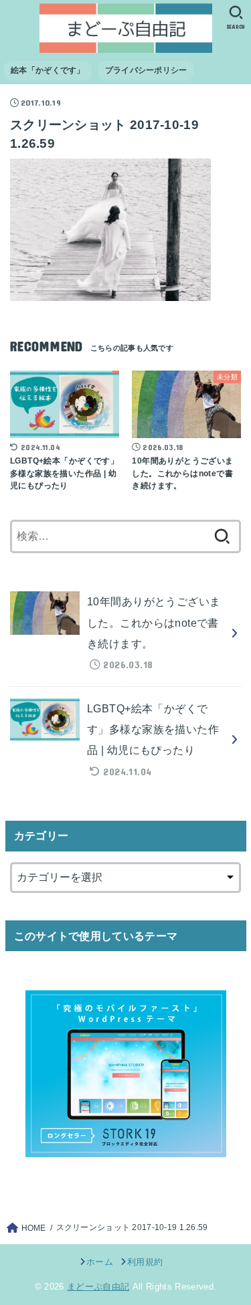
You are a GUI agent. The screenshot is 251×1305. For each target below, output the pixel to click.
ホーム (99, 1262)
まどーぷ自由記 (98, 1287)
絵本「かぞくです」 (48, 70)
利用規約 (145, 1262)
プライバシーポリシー (146, 70)
